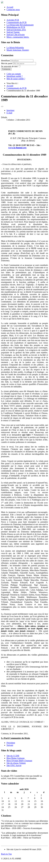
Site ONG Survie (14, 765)
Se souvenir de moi (9, 66)
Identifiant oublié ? (15, 76)
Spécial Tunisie (13, 32)
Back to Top (6, 854)
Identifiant (5, 60)
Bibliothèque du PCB (16, 27)
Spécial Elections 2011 (16, 30)
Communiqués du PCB (17, 22)
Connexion (6, 69)
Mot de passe (7, 63)
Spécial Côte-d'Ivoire (16, 34)
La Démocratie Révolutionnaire (20, 25)
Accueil (10, 7)
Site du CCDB (13, 756)
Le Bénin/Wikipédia (15, 47)
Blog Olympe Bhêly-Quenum (19, 760)
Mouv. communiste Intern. (18, 37)
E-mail (9, 113)
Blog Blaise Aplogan (15, 758)
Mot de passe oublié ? (16, 79)
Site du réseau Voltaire (16, 763)
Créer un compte (14, 74)
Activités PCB (13, 20)
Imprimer (10, 110)
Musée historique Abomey (18, 50)
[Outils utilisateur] (2, 106)
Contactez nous (13, 9)
